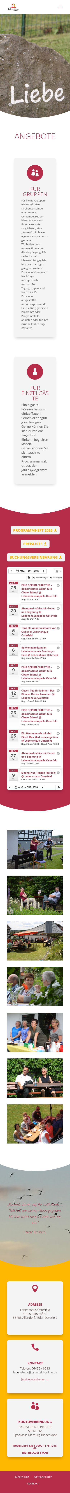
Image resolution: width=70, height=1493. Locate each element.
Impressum (22, 1477)
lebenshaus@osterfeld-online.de (35, 1372)
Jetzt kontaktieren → (35, 1379)
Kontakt (33, 1483)
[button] (59, 787)
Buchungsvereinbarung (34, 557)
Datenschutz (43, 1477)
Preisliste (32, 543)
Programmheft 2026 (32, 530)
